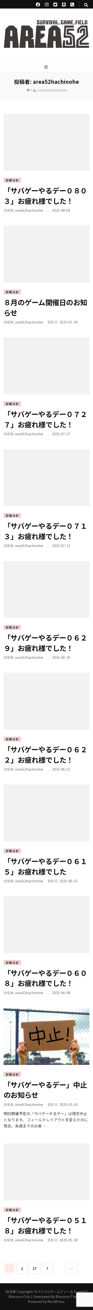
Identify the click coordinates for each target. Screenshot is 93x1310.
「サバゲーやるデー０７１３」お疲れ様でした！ (45, 530)
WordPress (55, 1301)
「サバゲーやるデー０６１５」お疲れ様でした (45, 866)
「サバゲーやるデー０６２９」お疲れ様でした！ (45, 642)
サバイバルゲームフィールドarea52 (61, 1291)
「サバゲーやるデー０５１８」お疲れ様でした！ (45, 1225)
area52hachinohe (29, 210)
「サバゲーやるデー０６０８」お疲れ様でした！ (45, 978)
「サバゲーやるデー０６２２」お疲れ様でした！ (45, 754)
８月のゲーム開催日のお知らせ (45, 307)
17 (34, 1270)
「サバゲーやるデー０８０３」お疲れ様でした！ (45, 195)
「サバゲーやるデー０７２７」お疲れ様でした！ (45, 419)
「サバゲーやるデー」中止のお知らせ (45, 1089)
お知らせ (12, 180)
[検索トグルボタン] (86, 5)
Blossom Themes (70, 1296)
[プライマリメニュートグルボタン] (46, 67)
